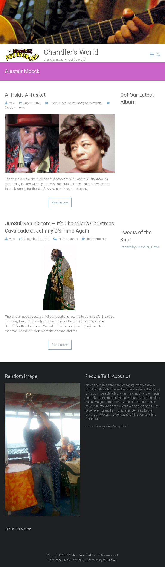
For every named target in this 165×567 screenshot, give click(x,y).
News (72, 103)
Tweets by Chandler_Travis (139, 247)
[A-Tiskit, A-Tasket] (60, 116)
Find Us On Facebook (18, 529)
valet (12, 103)
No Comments (15, 107)
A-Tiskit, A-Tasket (25, 95)
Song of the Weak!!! (90, 103)
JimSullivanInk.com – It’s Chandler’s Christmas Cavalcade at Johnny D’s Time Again (59, 227)
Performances (68, 239)
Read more (60, 202)
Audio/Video (58, 103)
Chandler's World (71, 52)
